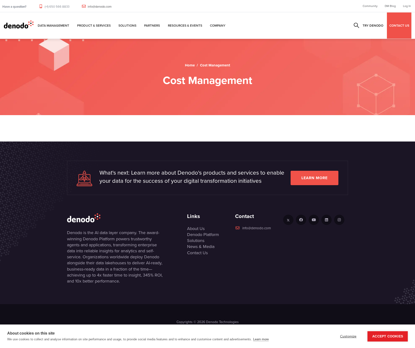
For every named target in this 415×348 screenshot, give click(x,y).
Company (218, 25)
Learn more (314, 178)
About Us (196, 228)
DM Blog (390, 6)
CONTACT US (399, 25)
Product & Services (94, 25)
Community (370, 6)
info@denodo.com (100, 6)
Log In (407, 6)
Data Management (53, 25)
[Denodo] (19, 25)
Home (190, 65)
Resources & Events (185, 25)
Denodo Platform (203, 234)
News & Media (200, 246)
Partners (152, 25)
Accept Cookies (387, 336)
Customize (348, 336)
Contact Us (197, 253)
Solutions (127, 25)
